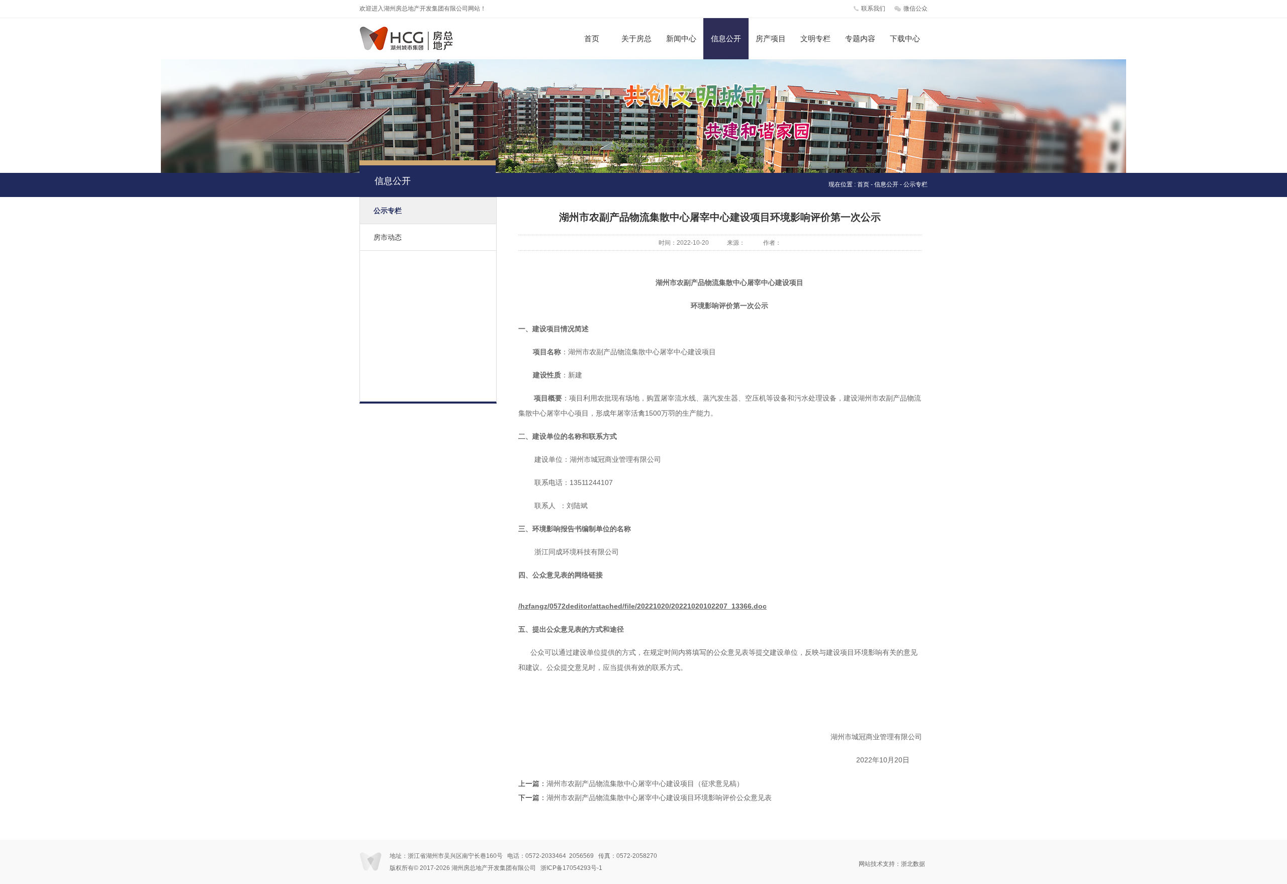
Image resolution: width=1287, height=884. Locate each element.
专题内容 (860, 38)
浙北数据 (913, 863)
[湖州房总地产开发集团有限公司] (415, 48)
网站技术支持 (877, 863)
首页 (591, 38)
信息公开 (726, 38)
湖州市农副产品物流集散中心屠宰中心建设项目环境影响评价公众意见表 (659, 798)
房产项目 (771, 38)
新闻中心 (681, 38)
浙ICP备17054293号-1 (571, 867)
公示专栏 (388, 211)
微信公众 (915, 8)
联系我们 (873, 8)
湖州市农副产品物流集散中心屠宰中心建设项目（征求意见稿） (645, 783)
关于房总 (636, 38)
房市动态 (388, 237)
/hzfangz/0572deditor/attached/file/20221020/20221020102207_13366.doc (642, 606)
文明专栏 (815, 38)
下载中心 (905, 38)
